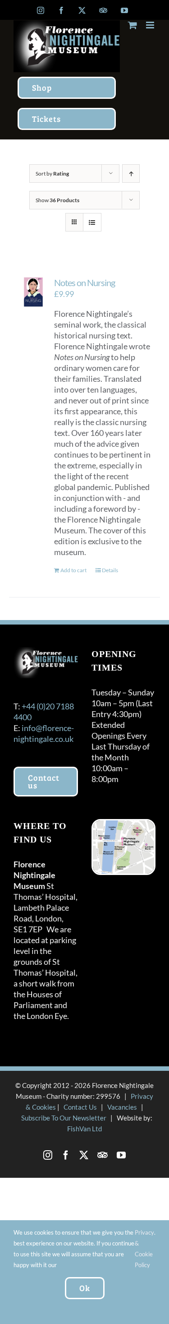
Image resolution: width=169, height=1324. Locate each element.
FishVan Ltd (84, 1129)
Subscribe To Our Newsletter (63, 1118)
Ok (84, 1287)
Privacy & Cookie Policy (144, 1248)
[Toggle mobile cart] (132, 25)
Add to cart (73, 570)
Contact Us (80, 1107)
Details (110, 570)
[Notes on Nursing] (33, 292)
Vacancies (122, 1107)
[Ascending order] (131, 173)
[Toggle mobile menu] (150, 25)
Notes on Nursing (84, 282)
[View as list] (92, 222)
